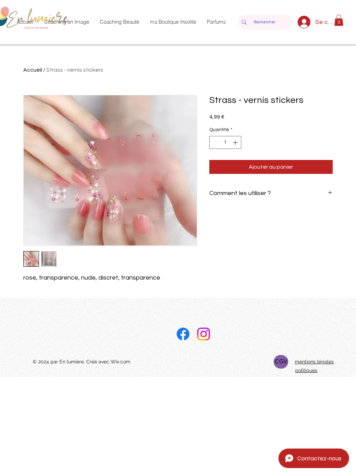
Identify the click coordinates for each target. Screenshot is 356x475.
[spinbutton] (225, 142)
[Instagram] (203, 334)
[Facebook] (183, 334)
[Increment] (236, 142)
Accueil (32, 70)
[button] (338, 20)
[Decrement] (214, 142)
